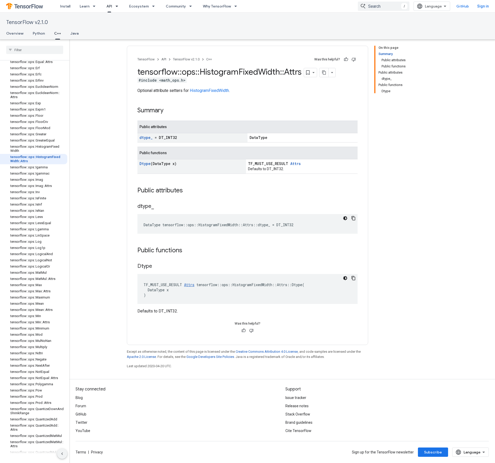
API (109, 6)
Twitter (81, 422)
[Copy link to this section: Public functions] (187, 251)
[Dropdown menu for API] (118, 6)
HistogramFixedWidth (209, 90)
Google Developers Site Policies (210, 357)
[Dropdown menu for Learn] (95, 6)
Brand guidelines (298, 422)
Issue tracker (295, 398)
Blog (79, 398)
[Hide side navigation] (62, 454)
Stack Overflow (297, 414)
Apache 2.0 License (141, 357)
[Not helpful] (354, 59)
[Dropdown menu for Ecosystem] (155, 6)
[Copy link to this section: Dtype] (157, 266)
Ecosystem (139, 6)
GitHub (462, 6)
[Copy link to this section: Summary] (168, 111)
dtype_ (146, 137)
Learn (84, 6)
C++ (57, 33)
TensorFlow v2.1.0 (27, 22)
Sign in (483, 6)
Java (74, 33)
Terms (81, 452)
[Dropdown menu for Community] (192, 6)
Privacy (97, 452)
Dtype (145, 163)
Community (176, 6)
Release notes (297, 406)
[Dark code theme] (345, 218)
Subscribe (433, 452)
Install (65, 6)
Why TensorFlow (217, 6)
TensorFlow (146, 59)
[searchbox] (34, 50)
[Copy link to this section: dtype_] (159, 206)
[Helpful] (346, 59)
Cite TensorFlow (298, 431)
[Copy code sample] (353, 218)
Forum (81, 406)
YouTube (83, 431)
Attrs (295, 163)
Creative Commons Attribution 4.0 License (267, 352)
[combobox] (383, 6)
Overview (14, 33)
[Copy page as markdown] (324, 72)
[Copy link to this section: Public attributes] (188, 191)
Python (39, 33)
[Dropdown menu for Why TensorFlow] (237, 6)
